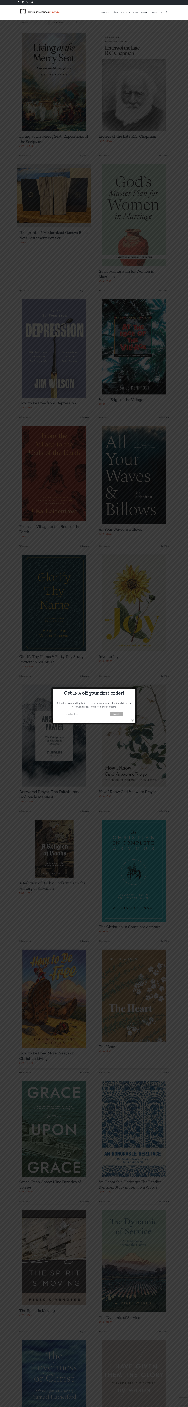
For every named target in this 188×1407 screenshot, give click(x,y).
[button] (167, 12)
